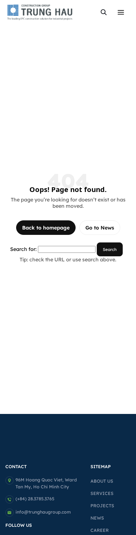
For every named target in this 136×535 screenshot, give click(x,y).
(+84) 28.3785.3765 (34, 499)
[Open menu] (120, 12)
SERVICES (102, 493)
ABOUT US (101, 481)
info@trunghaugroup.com (43, 512)
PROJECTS (102, 506)
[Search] (103, 12)
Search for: (23, 249)
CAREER (99, 530)
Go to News (99, 227)
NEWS (97, 518)
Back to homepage (46, 227)
